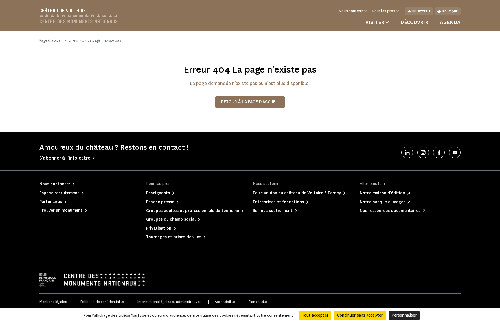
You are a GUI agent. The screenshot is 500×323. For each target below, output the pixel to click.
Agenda (450, 22)
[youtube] (455, 152)
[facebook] (439, 152)
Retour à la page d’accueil (250, 102)
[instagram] (423, 152)
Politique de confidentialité (102, 301)
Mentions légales (53, 301)
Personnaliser (404, 315)
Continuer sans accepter (360, 315)
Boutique (450, 11)
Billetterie (421, 11)
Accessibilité (225, 301)
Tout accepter (315, 315)
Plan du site (258, 301)
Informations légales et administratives (169, 301)
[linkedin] (407, 152)
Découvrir (414, 22)
